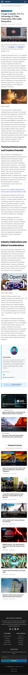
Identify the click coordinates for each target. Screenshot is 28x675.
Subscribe (14, 660)
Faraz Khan (4, 24)
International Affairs (8, 452)
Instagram (11, 47)
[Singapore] (25, 2)
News (13, 4)
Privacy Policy (14, 669)
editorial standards (16, 384)
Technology (7, 640)
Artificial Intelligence (8, 4)
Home (2, 4)
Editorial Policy (14, 671)
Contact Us (20, 642)
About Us (21, 636)
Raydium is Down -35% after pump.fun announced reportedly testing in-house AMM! (14, 546)
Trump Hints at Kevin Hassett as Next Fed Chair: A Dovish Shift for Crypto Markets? (13, 495)
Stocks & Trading (7, 644)
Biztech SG (11, 666)
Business (7, 638)
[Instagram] (12, 629)
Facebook (20, 47)
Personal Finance (7, 636)
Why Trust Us (21, 638)
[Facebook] (10, 629)
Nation (4, 579)
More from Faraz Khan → (9, 377)
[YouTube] (18, 629)
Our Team (21, 640)
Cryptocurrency (7, 479)
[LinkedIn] (4, 375)
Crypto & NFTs (7, 642)
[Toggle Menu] (2, 2)
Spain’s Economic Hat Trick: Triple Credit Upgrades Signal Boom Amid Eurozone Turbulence (14, 469)
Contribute (20, 644)
